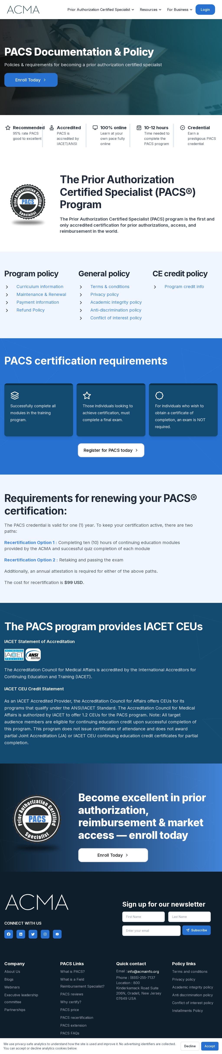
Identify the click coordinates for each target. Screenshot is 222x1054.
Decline (190, 1046)
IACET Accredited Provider (44, 701)
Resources (148, 9)
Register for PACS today (108, 450)
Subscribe (199, 930)
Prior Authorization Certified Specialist (98, 9)
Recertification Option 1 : (30, 542)
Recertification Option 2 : (31, 559)
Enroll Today (28, 79)
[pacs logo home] (55, 902)
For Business (177, 9)
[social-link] (8, 934)
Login (205, 9)
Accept (210, 1046)
